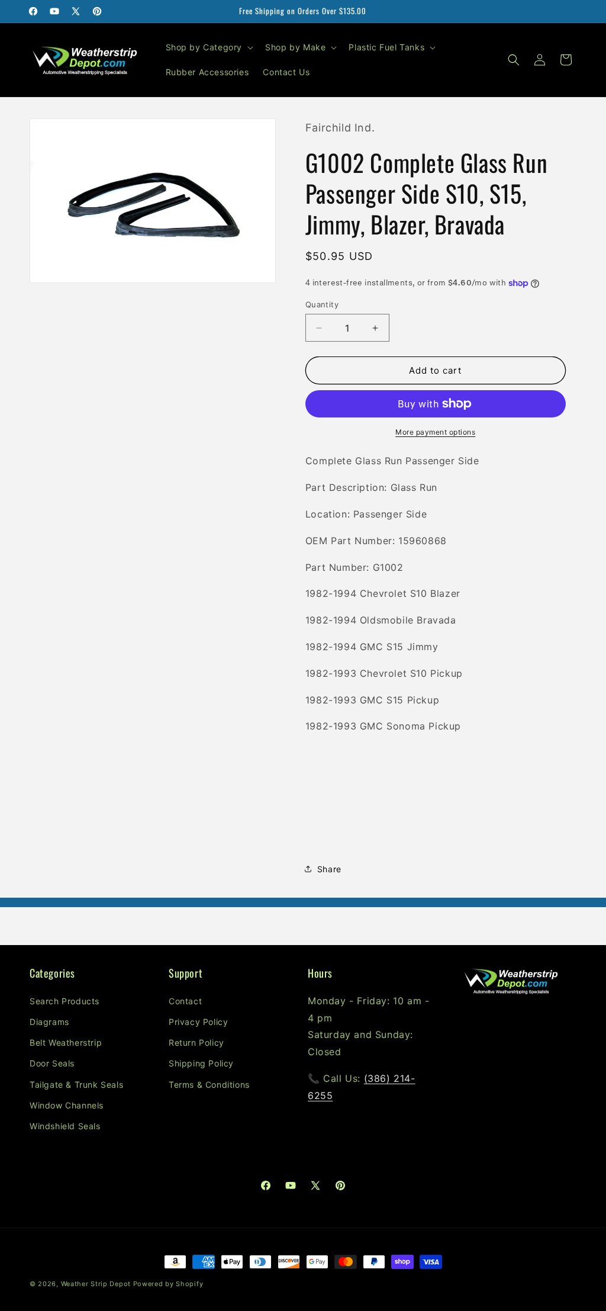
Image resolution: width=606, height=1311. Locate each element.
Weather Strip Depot (96, 1284)
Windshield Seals (65, 1126)
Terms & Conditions (209, 1084)
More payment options (435, 432)
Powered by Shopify (168, 1284)
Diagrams (49, 1022)
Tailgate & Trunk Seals (76, 1084)
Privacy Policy (198, 1022)
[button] (209, 47)
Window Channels (67, 1105)
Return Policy (196, 1042)
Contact (185, 1001)
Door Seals (52, 1063)
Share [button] (329, 869)
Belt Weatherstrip (66, 1042)
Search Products (64, 1001)
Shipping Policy (201, 1063)
